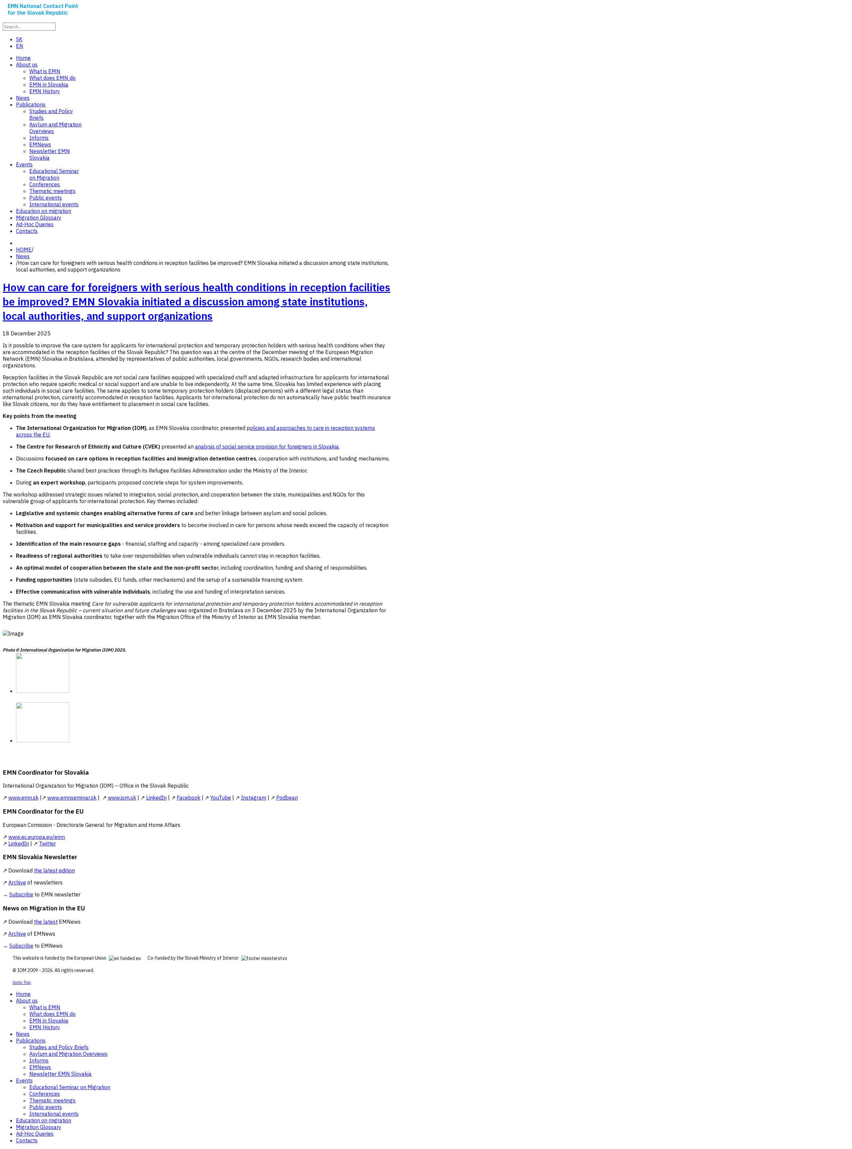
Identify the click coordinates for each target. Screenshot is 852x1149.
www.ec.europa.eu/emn (36, 837)
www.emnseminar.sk (72, 797)
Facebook (188, 797)
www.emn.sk (23, 797)
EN (19, 46)
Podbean (287, 797)
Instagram (253, 797)
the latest (46, 921)
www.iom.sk (122, 797)
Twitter (47, 843)
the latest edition (54, 870)
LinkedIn (156, 797)
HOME (24, 249)
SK (19, 39)
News (23, 256)
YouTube (220, 797)
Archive (17, 882)
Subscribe (21, 894)
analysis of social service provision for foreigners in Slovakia (267, 446)
